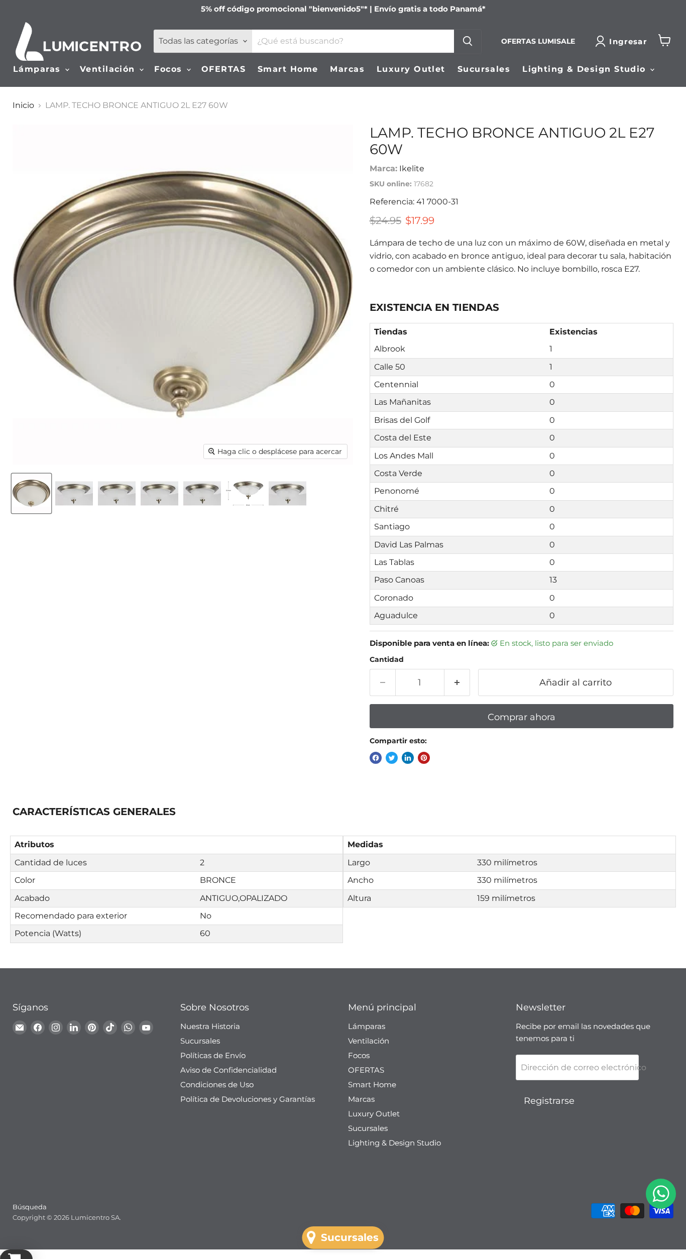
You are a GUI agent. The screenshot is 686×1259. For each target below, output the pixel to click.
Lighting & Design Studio (585, 69)
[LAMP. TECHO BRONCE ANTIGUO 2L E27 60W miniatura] (31, 493)
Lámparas (38, 69)
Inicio (23, 105)
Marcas (347, 69)
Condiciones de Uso (217, 1084)
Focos (169, 69)
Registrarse (549, 1100)
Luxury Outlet (411, 69)
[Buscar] (467, 41)
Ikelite (411, 168)
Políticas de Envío (213, 1055)
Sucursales (484, 69)
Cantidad (387, 659)
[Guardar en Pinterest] (424, 758)
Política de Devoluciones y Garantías (247, 1099)
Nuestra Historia (210, 1026)
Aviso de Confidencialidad (228, 1070)
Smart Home (288, 69)
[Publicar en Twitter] (392, 758)
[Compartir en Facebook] (376, 758)
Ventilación (109, 69)
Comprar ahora (521, 717)
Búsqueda (30, 1207)
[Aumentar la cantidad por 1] (457, 683)
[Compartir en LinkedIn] (408, 758)
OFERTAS (223, 69)
